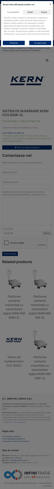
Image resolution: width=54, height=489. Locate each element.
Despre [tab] (44, 12)
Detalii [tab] (30, 12)
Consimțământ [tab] (13, 12)
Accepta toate (40, 43)
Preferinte (14, 43)
